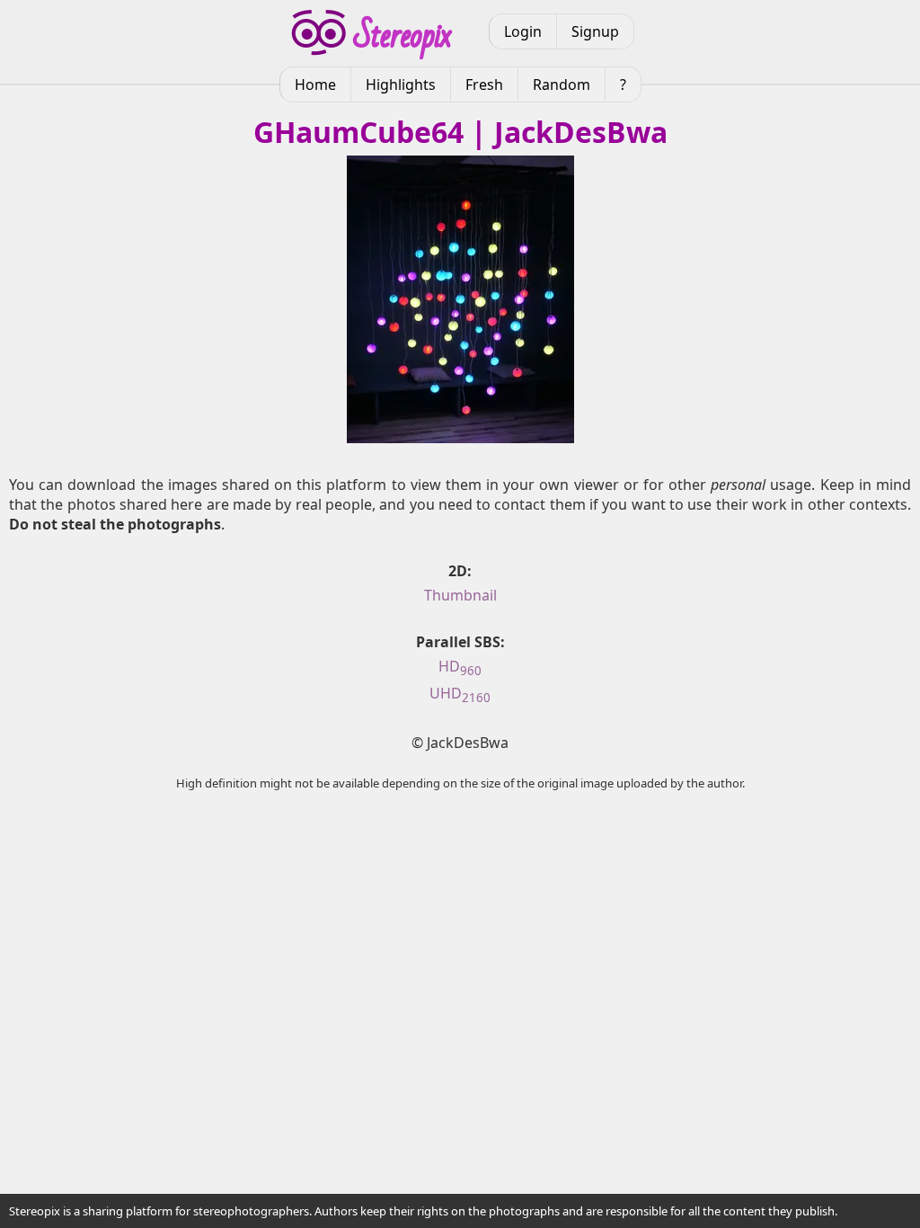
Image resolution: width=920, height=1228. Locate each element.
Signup (595, 31)
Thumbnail (460, 595)
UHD (460, 693)
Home (315, 84)
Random (561, 84)
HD (460, 666)
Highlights (401, 84)
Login (523, 31)
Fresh (484, 84)
